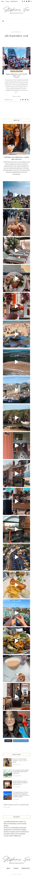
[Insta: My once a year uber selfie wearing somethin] (16, 724)
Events (13, 71)
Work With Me (14, 1)
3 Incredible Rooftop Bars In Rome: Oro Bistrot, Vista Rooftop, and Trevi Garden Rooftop (15, 823)
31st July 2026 (16, 799)
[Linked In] (27, 99)
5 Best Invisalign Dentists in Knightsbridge (16, 804)
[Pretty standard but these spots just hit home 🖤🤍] (16, 529)
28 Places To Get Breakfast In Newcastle (15, 827)
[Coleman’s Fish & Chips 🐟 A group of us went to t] (16, 584)
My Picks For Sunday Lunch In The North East (16, 831)
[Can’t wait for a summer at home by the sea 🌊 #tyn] (16, 557)
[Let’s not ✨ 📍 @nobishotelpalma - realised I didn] (16, 250)
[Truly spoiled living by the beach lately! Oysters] (16, 278)
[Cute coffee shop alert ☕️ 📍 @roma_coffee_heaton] (16, 501)
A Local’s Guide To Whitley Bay (12, 835)
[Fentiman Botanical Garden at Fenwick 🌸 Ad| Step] (16, 306)
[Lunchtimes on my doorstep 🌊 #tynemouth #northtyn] (16, 417)
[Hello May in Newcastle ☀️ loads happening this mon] (16, 389)
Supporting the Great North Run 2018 (16, 75)
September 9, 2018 (9, 99)
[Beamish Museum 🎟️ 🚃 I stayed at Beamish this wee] (16, 473)
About (2, 1)
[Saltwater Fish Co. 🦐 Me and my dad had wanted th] (16, 640)
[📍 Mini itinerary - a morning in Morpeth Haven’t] (16, 696)
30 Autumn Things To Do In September (14, 833)
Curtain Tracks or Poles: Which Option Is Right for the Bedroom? (20, 782)
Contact (7, 1)
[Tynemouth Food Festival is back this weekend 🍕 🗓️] (16, 194)
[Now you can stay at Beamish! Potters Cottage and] (16, 445)
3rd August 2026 (16, 786)
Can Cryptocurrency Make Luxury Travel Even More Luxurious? (21, 771)
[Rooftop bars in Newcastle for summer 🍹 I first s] (16, 612)
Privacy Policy (26, 868)
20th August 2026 (17, 764)
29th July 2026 (6, 807)
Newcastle (19, 71)
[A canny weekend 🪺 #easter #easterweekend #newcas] (16, 668)
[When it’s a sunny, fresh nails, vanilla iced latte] (16, 334)
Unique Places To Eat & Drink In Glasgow (15, 829)
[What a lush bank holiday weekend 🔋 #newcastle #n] (16, 222)
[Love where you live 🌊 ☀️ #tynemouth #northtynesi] (16, 361)
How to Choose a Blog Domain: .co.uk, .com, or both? (20, 760)
